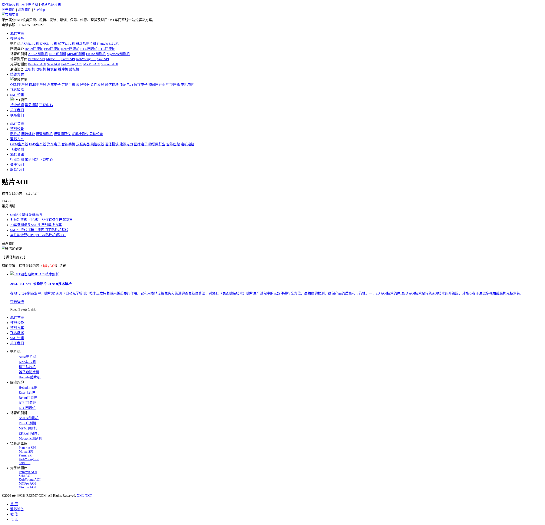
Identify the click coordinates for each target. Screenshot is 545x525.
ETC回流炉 (106, 49)
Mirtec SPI (53, 59)
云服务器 (83, 84)
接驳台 (52, 69)
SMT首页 (17, 33)
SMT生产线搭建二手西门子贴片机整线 (39, 230)
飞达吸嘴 (17, 90)
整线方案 (17, 74)
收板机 (41, 69)
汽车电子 (54, 84)
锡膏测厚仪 (18, 59)
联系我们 (24, 9)
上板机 (30, 69)
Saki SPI (103, 59)
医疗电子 (141, 84)
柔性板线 (97, 84)
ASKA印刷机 (38, 54)
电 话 (14, 519)
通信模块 (112, 84)
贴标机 (74, 69)
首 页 (14, 504)
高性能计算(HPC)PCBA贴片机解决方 (38, 235)
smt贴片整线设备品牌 (26, 214)
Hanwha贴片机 (108, 44)
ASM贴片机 (30, 44)
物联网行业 (156, 84)
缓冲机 (63, 69)
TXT (88, 495)
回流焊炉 (17, 49)
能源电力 (126, 84)
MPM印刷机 (76, 54)
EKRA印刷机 (96, 54)
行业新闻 (17, 105)
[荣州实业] (10, 15)
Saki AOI (53, 64)
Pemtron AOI (37, 64)
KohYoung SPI (86, 59)
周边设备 (17, 69)
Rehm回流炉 (70, 49)
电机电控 (187, 84)
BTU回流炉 (89, 49)
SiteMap (39, 9)
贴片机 (15, 44)
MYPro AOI (91, 64)
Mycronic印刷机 (118, 54)
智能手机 (68, 84)
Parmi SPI (68, 59)
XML (80, 495)
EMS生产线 (37, 84)
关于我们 (8, 9)
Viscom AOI (109, 64)
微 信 (14, 514)
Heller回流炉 (34, 49)
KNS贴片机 (11, 4)
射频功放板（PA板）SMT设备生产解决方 (41, 220)
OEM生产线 (19, 84)
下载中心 (46, 105)
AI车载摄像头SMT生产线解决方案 (36, 225)
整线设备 (17, 38)
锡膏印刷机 (18, 54)
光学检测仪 (18, 64)
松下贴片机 (30, 4)
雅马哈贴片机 (51, 4)
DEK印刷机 (57, 54)
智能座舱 (173, 84)
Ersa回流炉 (52, 49)
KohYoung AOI (71, 64)
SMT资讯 (17, 95)
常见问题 (31, 105)
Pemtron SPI (36, 59)
